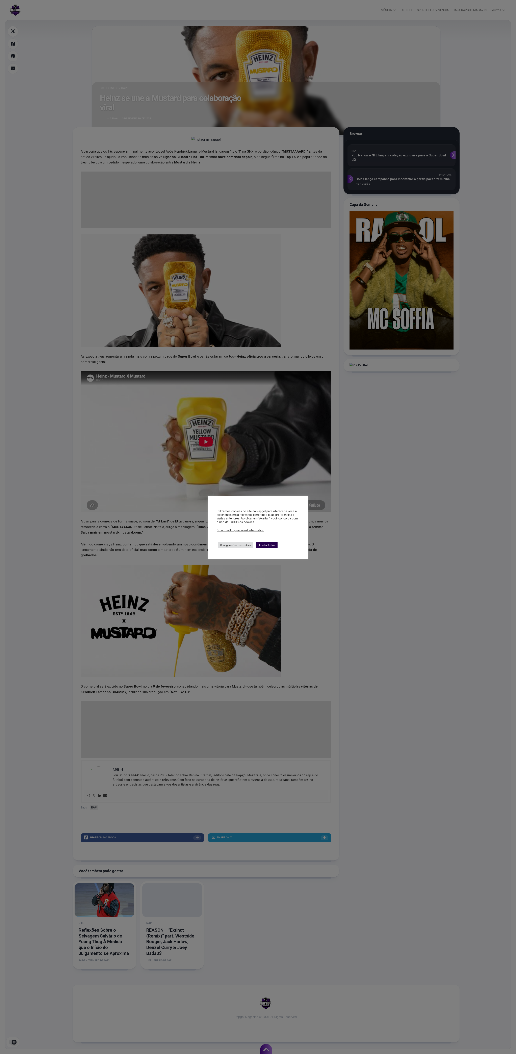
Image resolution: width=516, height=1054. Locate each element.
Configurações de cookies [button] (235, 545)
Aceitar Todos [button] (267, 545)
